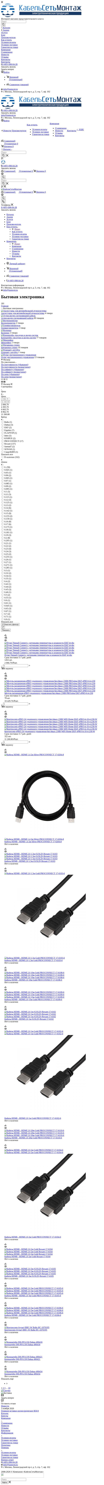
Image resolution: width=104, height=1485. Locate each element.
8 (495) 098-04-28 (9, 64)
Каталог (5, 1413)
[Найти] (3, 24)
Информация (7, 1433)
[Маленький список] (2, 382)
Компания (16, 246)
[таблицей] (6, 379)
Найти (4, 1482)
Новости (5, 1406)
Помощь (5, 1447)
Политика (5, 1445)
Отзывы (5, 1428)
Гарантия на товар (9, 1443)
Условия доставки (9, 1440)
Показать (6, 630)
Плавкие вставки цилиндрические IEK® (20, 1411)
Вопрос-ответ (7, 1460)
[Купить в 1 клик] (5, 638)
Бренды (4, 1416)
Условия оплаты (8, 1438)
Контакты (5, 1430)
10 (9, 1388)
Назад (17, 229)
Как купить (17, 231)
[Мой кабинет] (2, 174)
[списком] (4, 379)
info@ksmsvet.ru (10, 89)
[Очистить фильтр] (3, 627)
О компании (6, 1423)
